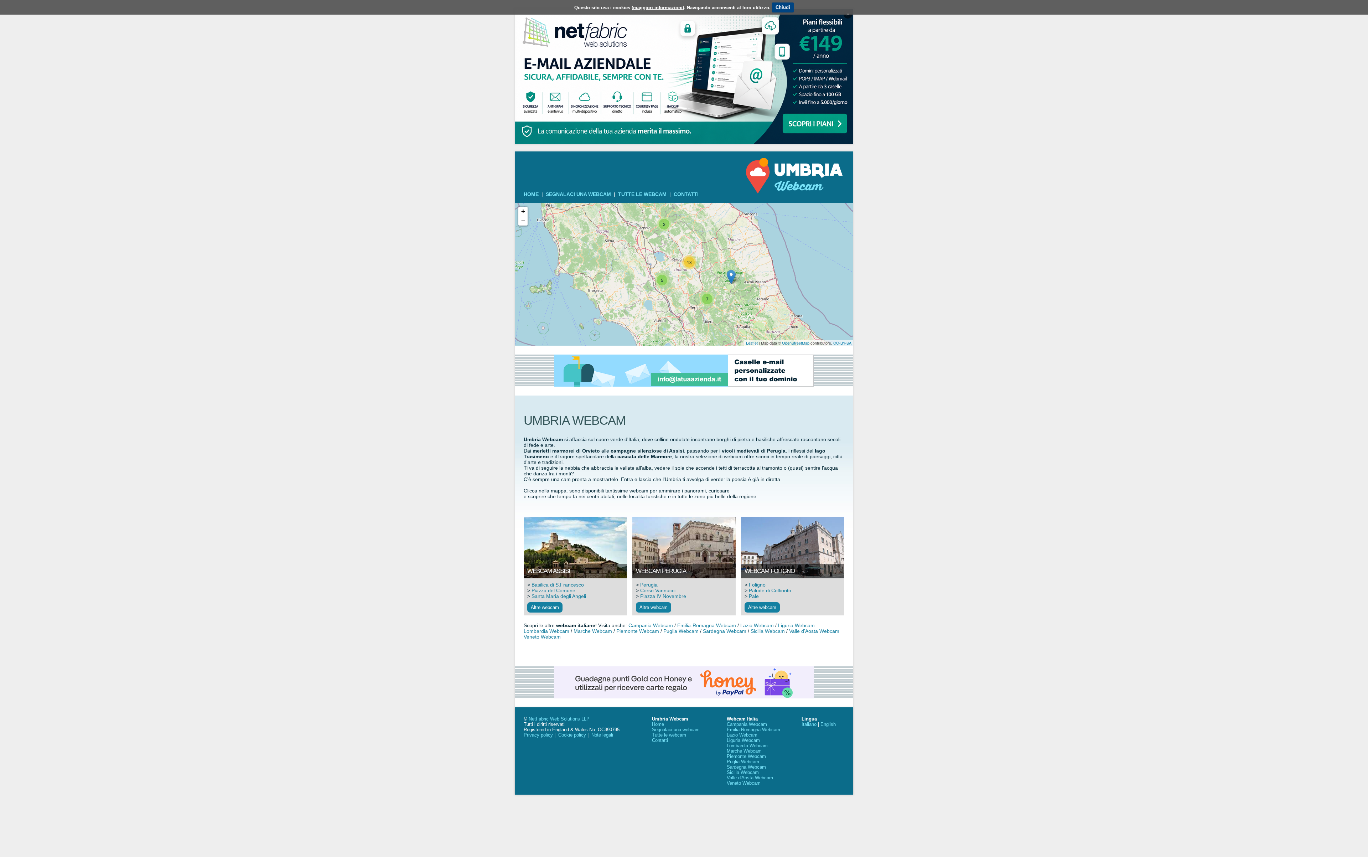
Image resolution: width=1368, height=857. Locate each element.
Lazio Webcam (757, 625)
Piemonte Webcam (637, 631)
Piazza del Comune (553, 590)
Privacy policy (538, 735)
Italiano (809, 724)
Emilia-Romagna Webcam (706, 625)
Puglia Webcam (681, 631)
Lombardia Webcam (546, 631)
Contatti (686, 194)
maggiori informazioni (658, 7)
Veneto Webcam (542, 637)
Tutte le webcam (642, 194)
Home (531, 194)
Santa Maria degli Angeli (559, 596)
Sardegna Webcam (724, 631)
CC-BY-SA (842, 343)
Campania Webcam (650, 625)
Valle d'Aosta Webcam (814, 631)
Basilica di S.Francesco (558, 585)
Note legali (602, 735)
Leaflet (752, 343)
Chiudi (783, 7)
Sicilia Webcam (768, 631)
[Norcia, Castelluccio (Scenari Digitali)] (731, 277)
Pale (754, 596)
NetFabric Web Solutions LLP (559, 719)
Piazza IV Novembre (663, 596)
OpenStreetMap (795, 343)
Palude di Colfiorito (770, 590)
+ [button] (523, 211)
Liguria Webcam (796, 625)
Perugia (649, 585)
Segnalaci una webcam (578, 194)
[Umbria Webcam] (794, 192)
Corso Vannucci (657, 590)
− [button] (523, 220)
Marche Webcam (593, 631)
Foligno (757, 585)
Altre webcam (545, 607)
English (828, 724)
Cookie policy (572, 735)
